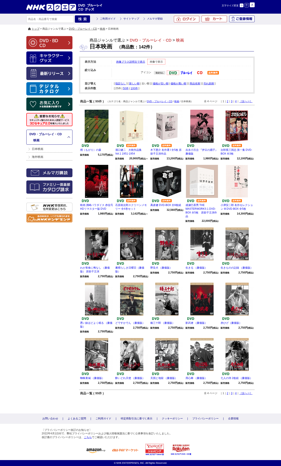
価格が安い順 (161, 83)
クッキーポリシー (172, 418)
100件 (134, 88)
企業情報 (233, 418)
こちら (88, 437)
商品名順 (195, 83)
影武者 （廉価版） (196, 322)
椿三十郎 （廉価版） (162, 322)
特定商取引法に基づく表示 (136, 418)
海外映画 (37, 156)
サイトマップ (131, 18)
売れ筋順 (209, 83)
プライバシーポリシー (205, 418)
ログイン (186, 19)
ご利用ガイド (108, 18)
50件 (126, 88)
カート (214, 18)
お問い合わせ (50, 418)
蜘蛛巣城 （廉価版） (92, 378)
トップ (36, 28)
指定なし (120, 83)
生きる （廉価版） (196, 267)
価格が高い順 (178, 83)
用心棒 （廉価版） (196, 378)
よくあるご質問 (77, 418)
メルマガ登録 (155, 18)
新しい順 (134, 83)
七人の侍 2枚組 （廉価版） (236, 378)
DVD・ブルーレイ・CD (83, 28)
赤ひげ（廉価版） (231, 322)
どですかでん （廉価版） (130, 322)
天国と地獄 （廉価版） (163, 378)
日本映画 (37, 149)
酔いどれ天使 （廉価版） (130, 378)
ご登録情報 (242, 18)
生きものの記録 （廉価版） (237, 267)
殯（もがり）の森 (90, 149)
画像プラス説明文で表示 (130, 61)
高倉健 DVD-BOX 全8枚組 (165, 205)
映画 (102, 28)
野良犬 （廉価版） (161, 267)
